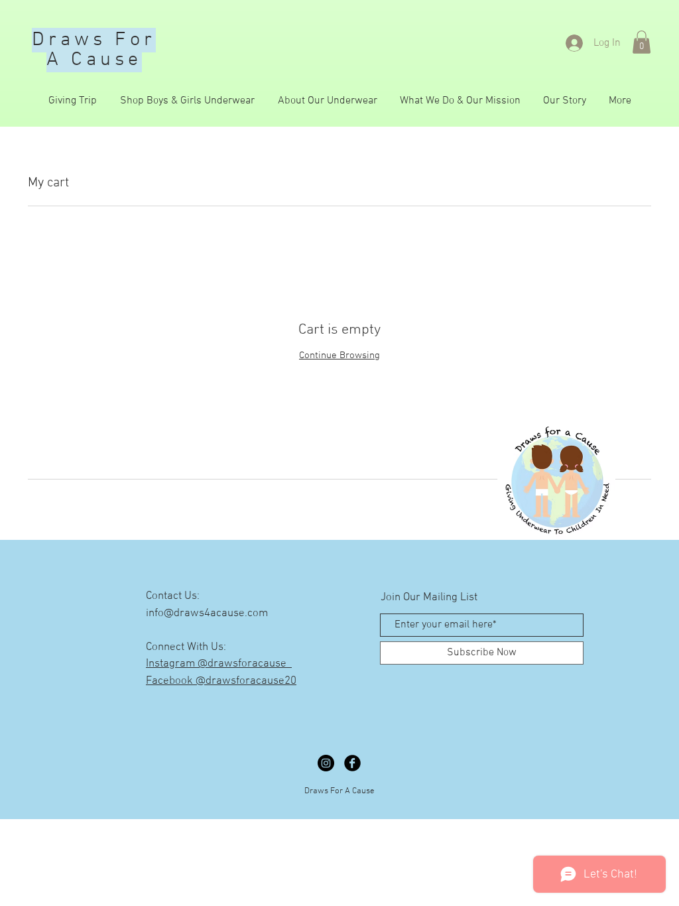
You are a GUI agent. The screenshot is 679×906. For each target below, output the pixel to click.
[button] (641, 42)
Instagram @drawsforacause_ (219, 664)
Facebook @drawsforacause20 (221, 681)
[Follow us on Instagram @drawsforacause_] (326, 763)
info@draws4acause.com (207, 613)
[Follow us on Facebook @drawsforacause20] (352, 763)
